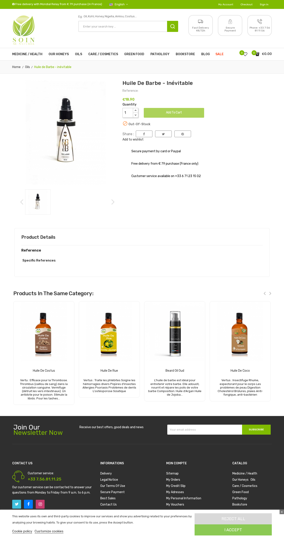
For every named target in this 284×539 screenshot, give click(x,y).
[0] (245, 54)
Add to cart (174, 112)
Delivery (106, 473)
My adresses (175, 492)
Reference (31, 250)
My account (225, 4)
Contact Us (108, 504)
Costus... (131, 16)
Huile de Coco (240, 371)
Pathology (239, 498)
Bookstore (239, 504)
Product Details (38, 237)
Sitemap (172, 473)
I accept (233, 529)
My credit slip (175, 486)
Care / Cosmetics (244, 486)
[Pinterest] (182, 134)
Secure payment (112, 492)
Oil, (86, 16)
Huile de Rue (109, 371)
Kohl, (91, 16)
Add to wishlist (133, 139)
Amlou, (119, 16)
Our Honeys (240, 480)
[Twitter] (16, 504)
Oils (252, 480)
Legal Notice (109, 480)
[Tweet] (163, 134)
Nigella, (110, 16)
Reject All (233, 518)
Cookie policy (22, 531)
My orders (173, 480)
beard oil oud (175, 371)
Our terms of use (112, 486)
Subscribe (256, 429)
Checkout (246, 4)
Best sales (108, 498)
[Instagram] (40, 504)
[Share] (144, 134)
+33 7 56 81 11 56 (262, 29)
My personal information (183, 498)
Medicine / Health (244, 473)
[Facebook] (28, 504)
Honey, (99, 16)
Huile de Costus (44, 371)
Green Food (240, 492)
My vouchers (175, 504)
